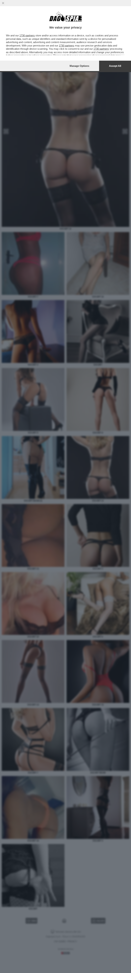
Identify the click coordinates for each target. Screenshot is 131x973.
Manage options (79, 65)
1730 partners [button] (27, 35)
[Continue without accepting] (3, 3)
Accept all (115, 65)
